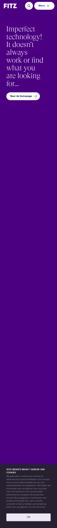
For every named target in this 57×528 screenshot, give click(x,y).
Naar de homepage (21, 96)
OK (28, 517)
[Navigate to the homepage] (10, 6)
